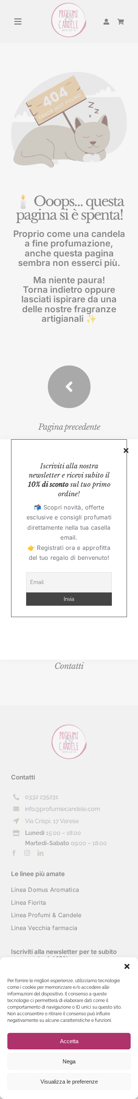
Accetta (69, 1041)
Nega (69, 1061)
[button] (127, 966)
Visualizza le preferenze (69, 1081)
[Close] (126, 450)
